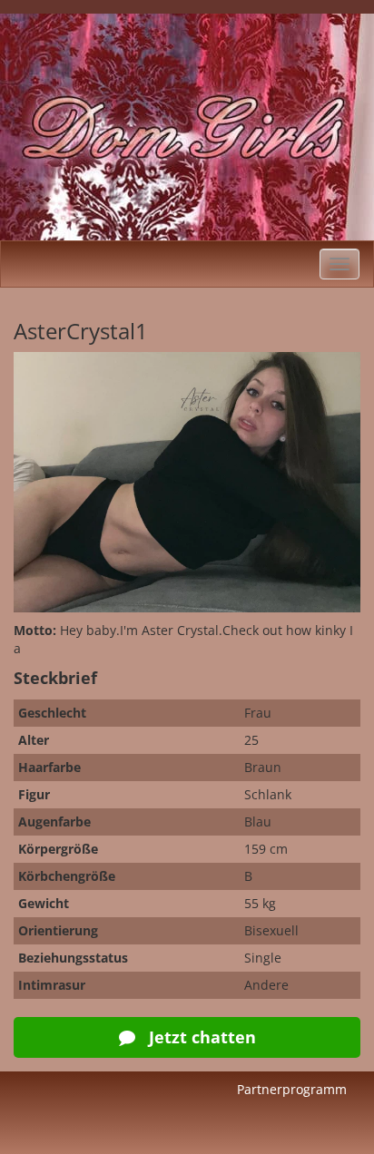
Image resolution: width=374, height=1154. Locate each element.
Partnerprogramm (292, 1089)
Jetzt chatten (200, 1037)
